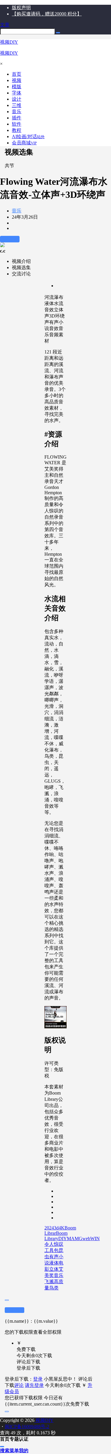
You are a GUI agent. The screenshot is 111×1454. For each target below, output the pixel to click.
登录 (38, 1379)
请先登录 (34, 1385)
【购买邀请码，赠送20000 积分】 (47, 13)
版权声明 (21, 7)
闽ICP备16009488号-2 (27, 1426)
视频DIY (44, 1420)
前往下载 (9, 239)
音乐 (16, 210)
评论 (19, 1385)
